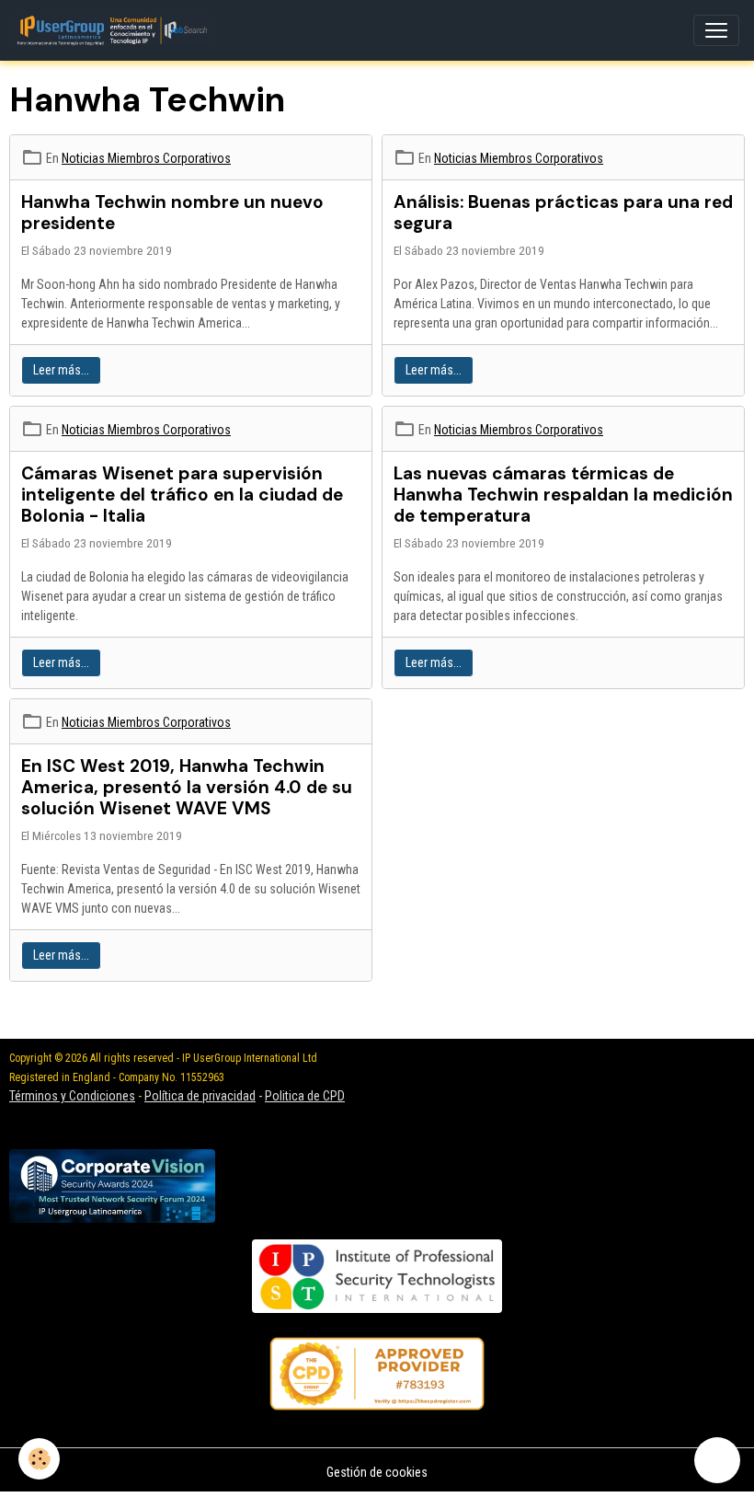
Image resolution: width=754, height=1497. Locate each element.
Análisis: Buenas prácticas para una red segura (563, 212)
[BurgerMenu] (716, 30)
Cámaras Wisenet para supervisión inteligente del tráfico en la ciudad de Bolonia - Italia (182, 494)
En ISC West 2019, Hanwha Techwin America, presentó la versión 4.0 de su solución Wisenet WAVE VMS (186, 787)
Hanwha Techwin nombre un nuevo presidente (172, 212)
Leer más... (61, 370)
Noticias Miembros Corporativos (146, 158)
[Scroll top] (717, 1460)
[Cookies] (39, 1459)
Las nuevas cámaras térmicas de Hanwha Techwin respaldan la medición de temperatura (563, 494)
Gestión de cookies (377, 1472)
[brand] (115, 30)
